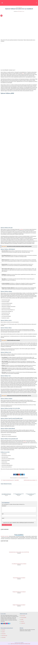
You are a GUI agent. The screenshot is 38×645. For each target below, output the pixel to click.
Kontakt (22, 619)
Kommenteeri (4, 505)
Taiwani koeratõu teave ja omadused (19, 577)
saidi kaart (22, 621)
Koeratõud (2, 536)
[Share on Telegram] (24, 474)
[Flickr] (7, 623)
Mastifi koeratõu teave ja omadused (30, 480)
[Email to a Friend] (17, 474)
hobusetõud (3, 637)
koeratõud (3, 629)
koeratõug (21, 229)
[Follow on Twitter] (2, 623)
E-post (3, 518)
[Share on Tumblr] (22, 474)
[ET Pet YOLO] (19, 2)
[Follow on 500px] (8, 623)
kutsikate (24, 441)
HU (29, 643)
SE (21, 643)
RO (19, 643)
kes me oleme (23, 615)
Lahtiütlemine (23, 623)
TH (25, 643)
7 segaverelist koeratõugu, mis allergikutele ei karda (6, 494)
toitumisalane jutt (4, 635)
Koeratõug (20, 7)
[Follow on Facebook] (1, 623)
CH (22, 643)
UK (16, 643)
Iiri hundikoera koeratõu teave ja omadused (19, 563)
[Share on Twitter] (15, 474)
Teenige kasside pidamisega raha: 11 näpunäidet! (10, 480)
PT (18, 643)
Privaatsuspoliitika (23, 617)
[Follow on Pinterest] (4, 623)
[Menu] (2, 2)
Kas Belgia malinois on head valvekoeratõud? (31, 494)
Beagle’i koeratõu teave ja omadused (19, 604)
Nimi (3, 513)
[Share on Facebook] (14, 474)
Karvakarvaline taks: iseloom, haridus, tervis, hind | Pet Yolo (19, 552)
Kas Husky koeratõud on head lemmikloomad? (18, 494)
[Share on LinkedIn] (20, 474)
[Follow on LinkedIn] (5, 623)
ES (26, 643)
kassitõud (3, 631)
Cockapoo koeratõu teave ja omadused (19, 591)
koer (23, 73)
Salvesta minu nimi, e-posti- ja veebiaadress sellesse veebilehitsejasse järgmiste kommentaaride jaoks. (18, 522)
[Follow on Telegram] (9, 623)
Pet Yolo (22, 11)
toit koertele (3, 633)
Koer (17, 7)
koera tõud (6, 536)
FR (15, 643)
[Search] (36, 3)
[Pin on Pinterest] (19, 474)
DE (11, 643)
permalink (26, 477)
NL (14, 643)
